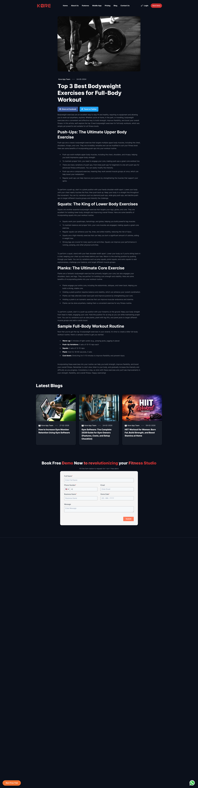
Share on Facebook (69, 109)
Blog (115, 6)
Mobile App (96, 6)
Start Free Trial (12, 783)
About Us (75, 6)
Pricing (107, 6)
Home (65, 6)
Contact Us (125, 6)
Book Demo (156, 5)
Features (85, 6)
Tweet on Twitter (90, 109)
